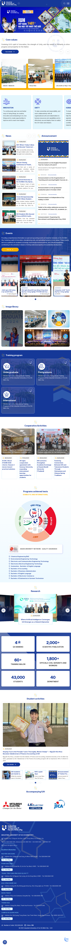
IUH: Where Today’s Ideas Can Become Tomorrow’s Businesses (25, 146)
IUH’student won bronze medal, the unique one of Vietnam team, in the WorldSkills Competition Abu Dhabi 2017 (63, 773)
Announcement (49, 136)
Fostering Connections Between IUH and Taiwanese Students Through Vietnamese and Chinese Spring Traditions (61, 468)
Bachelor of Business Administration (23, 571)
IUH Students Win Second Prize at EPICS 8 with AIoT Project (25, 216)
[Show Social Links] (5, 942)
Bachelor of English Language (21, 573)
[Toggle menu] (68, 3)
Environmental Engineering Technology (24, 559)
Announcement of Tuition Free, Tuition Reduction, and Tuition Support (40, 773)
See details (8, 52)
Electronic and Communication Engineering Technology (30, 561)
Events (9, 233)
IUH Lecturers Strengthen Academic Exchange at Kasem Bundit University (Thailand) (44, 466)
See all (9, 249)
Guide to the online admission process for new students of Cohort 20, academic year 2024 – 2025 (53, 209)
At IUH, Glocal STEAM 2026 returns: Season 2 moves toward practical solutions (8, 465)
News (8, 136)
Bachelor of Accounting (19, 569)
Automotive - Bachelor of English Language (25, 566)
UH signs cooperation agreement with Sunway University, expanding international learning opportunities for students (26, 469)
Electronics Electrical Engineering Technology (26, 564)
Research (35, 591)
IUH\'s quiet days (15, 773)
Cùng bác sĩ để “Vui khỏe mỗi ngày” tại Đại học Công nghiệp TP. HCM (35, 291)
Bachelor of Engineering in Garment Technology (27, 578)
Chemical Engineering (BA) (20, 556)
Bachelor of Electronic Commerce (22, 576)
